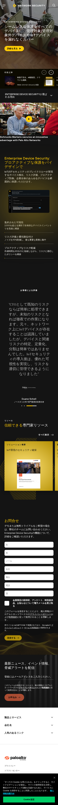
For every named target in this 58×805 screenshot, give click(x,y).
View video (29, 119)
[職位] (29, 577)
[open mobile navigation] (4, 5)
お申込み (12, 697)
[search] (54, 5)
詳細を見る (12, 48)
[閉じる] (54, 777)
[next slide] (51, 72)
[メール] (29, 561)
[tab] (29, 225)
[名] (29, 545)
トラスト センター (12, 771)
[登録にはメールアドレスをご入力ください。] (29, 679)
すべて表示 (43, 435)
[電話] (29, 585)
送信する (11, 638)
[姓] (29, 553)
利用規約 (13, 617)
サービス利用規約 (31, 628)
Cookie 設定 (29, 799)
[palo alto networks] (29, 5)
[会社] (29, 569)
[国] (29, 593)
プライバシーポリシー (40, 614)
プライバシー (9, 766)
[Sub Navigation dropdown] (29, 95)
